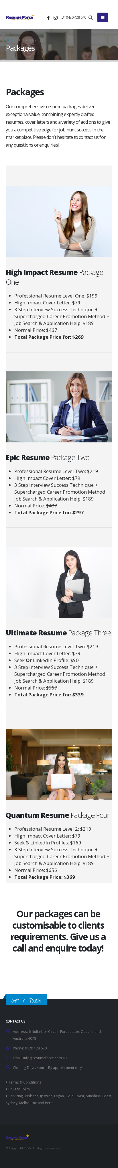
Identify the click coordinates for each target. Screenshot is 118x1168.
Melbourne (28, 1102)
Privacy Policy (18, 1089)
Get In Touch (26, 1000)
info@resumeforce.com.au (45, 1057)
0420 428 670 (76, 17)
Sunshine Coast (98, 1096)
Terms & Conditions (24, 1082)
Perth (49, 1102)
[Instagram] (55, 18)
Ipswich (46, 1096)
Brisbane (30, 1096)
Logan (59, 1096)
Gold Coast (75, 1096)
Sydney (11, 1102)
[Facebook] (48, 18)
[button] (91, 17)
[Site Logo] (20, 16)
